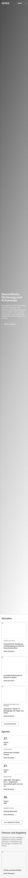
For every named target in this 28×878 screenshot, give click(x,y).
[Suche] (25, 3)
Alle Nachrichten (10, 724)
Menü (20, 3)
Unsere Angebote (10, 324)
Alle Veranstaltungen (12, 822)
